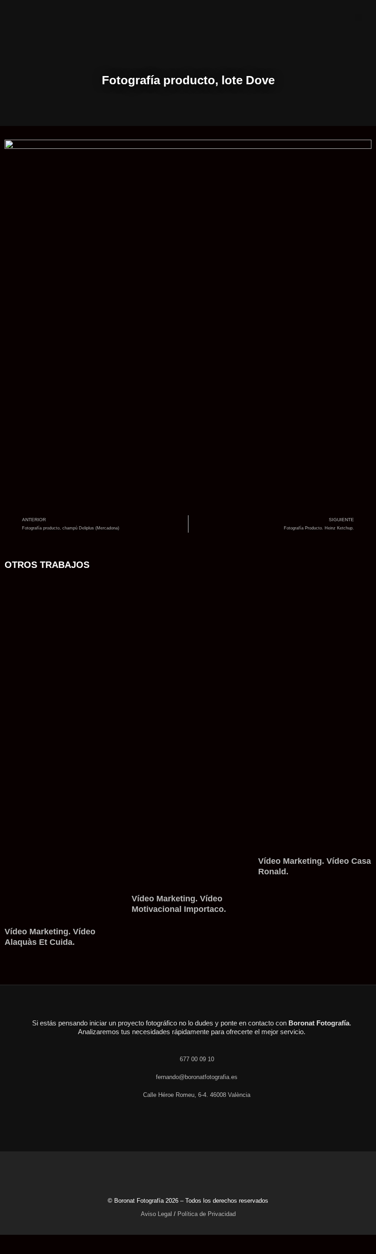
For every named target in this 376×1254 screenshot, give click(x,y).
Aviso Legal (156, 1213)
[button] (358, 17)
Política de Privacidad (206, 1213)
